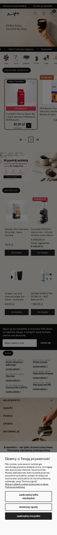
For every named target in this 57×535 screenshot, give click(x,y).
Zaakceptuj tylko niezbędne (28, 496)
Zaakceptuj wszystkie (28, 516)
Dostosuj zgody (28, 507)
